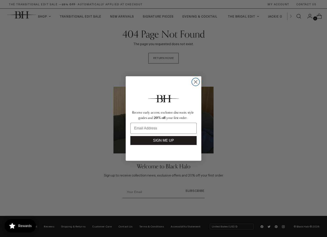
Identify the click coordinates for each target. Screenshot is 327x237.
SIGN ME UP (163, 140)
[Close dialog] (196, 82)
